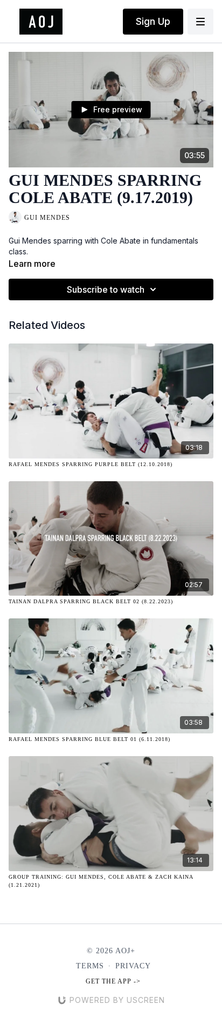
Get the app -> (113, 981)
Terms (90, 966)
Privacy (133, 966)
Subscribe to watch (105, 289)
